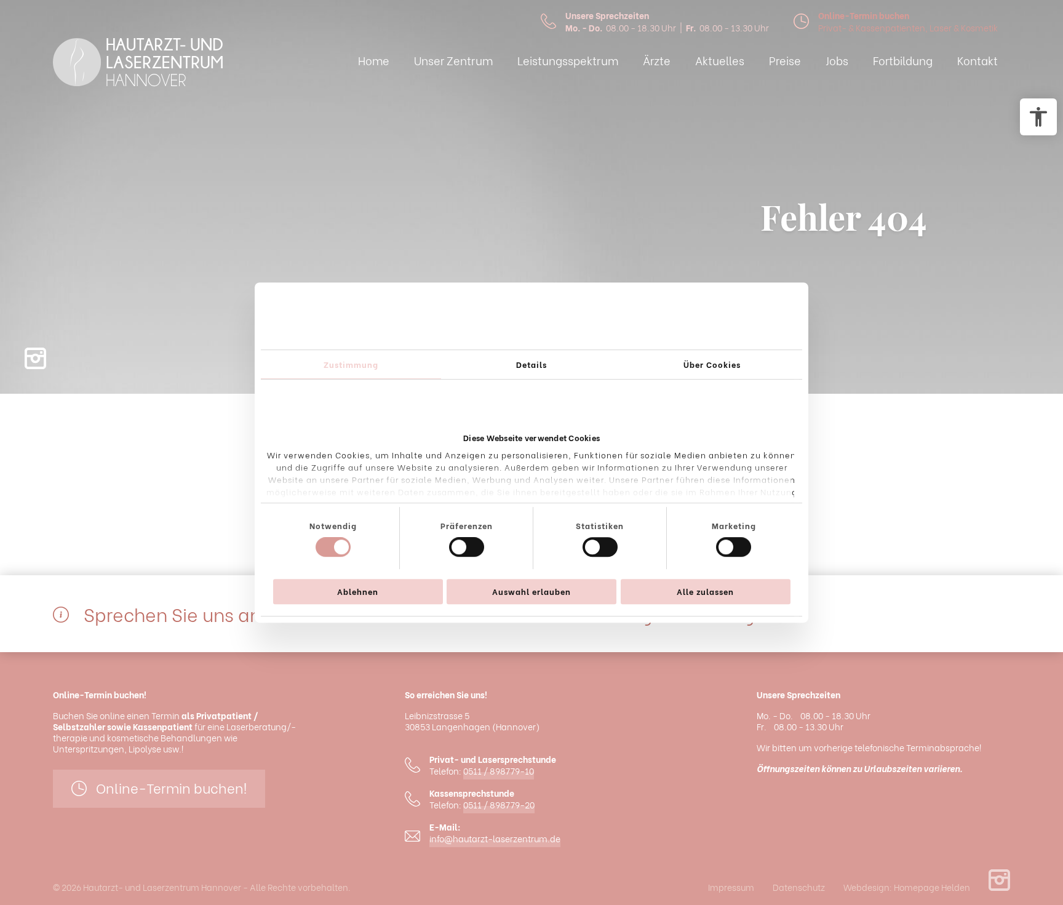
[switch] (466, 547)
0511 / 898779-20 (499, 805)
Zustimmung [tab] (351, 364)
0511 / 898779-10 (498, 771)
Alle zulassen (705, 591)
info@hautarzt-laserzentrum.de (494, 838)
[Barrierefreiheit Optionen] (1038, 116)
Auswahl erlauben (531, 591)
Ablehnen (357, 591)
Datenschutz (799, 886)
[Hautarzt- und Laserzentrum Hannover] (138, 62)
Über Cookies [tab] (712, 364)
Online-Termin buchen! (171, 787)
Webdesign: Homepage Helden (906, 887)
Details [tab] (531, 364)
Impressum (731, 886)
